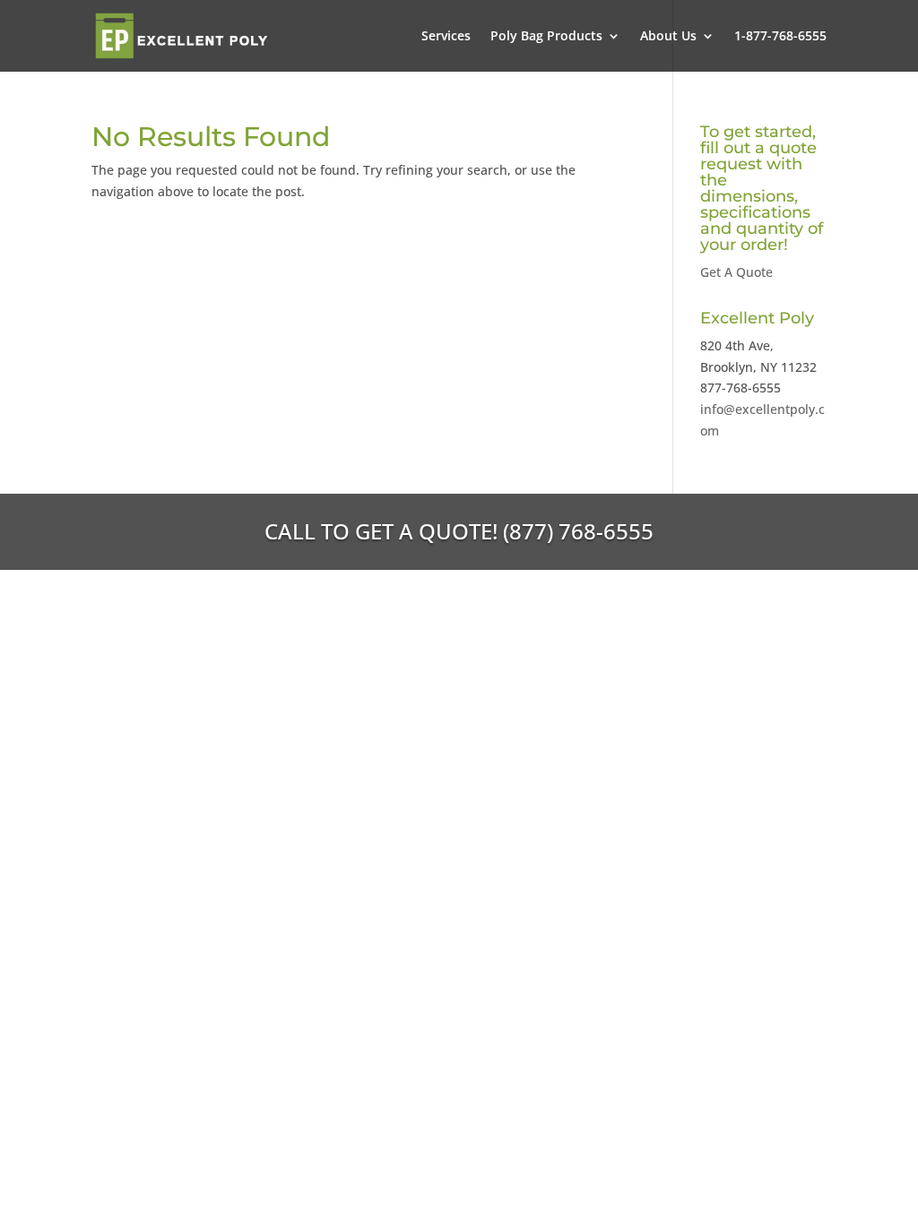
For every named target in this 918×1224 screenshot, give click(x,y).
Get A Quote (736, 271)
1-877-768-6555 (780, 37)
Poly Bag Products (546, 37)
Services (446, 37)
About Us (668, 37)
